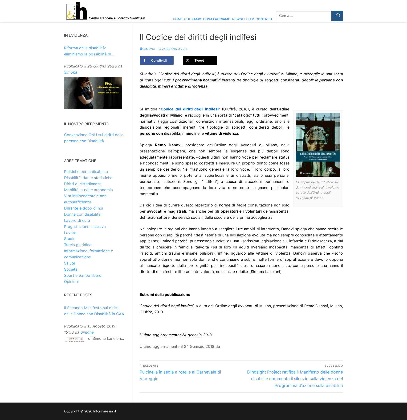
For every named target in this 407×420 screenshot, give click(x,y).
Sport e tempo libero (83, 275)
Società (70, 269)
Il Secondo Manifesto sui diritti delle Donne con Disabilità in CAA (94, 310)
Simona (149, 48)
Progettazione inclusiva (85, 226)
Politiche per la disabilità (86, 171)
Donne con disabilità (82, 214)
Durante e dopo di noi (83, 208)
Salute (69, 263)
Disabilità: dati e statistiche (88, 177)
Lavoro (70, 232)
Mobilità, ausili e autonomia (88, 189)
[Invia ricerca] (337, 16)
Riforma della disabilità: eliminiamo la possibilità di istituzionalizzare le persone (89, 51)
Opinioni (71, 281)
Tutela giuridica (77, 244)
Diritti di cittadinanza (83, 183)
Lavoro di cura (77, 220)
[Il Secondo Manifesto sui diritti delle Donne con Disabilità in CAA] (75, 340)
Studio (70, 238)
